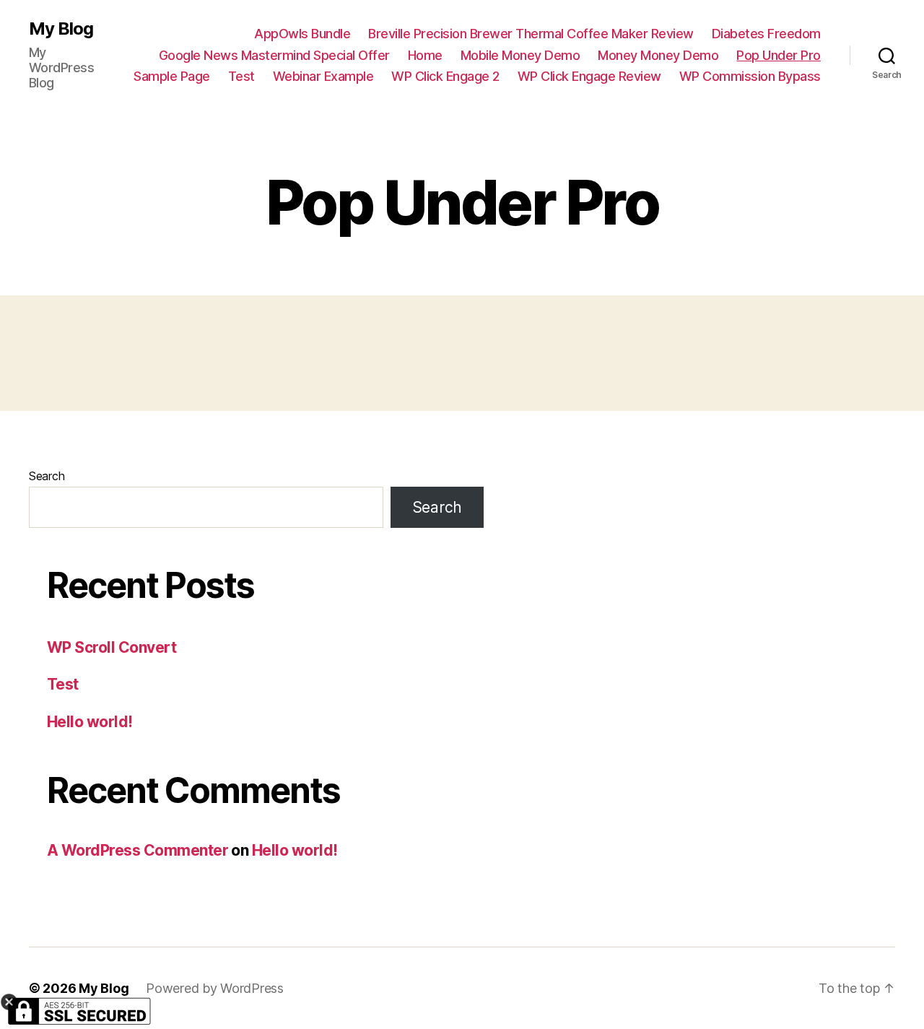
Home (425, 55)
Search (46, 476)
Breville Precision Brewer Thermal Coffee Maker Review (531, 33)
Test (241, 76)
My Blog (61, 29)
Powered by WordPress (215, 988)
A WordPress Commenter (137, 850)
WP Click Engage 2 (445, 76)
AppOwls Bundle (302, 33)
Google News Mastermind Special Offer (274, 55)
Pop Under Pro (778, 55)
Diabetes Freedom (766, 33)
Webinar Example (323, 76)
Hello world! (90, 722)
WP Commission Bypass (750, 76)
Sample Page (172, 76)
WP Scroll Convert (111, 647)
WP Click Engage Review (589, 76)
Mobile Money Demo (520, 55)
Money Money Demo (658, 55)
